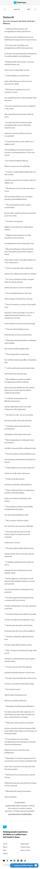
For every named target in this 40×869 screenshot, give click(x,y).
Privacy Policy (25, 847)
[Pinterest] (18, 861)
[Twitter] (11, 861)
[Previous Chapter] (5, 9)
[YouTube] (4, 861)
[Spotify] (22, 861)
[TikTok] (25, 861)
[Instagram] (14, 861)
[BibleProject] (20, 2)
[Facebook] (8, 861)
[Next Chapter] (35, 9)
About (5, 847)
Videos (5, 853)
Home (5, 844)
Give (4, 850)
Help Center (25, 844)
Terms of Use (25, 850)
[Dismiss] (11, 865)
